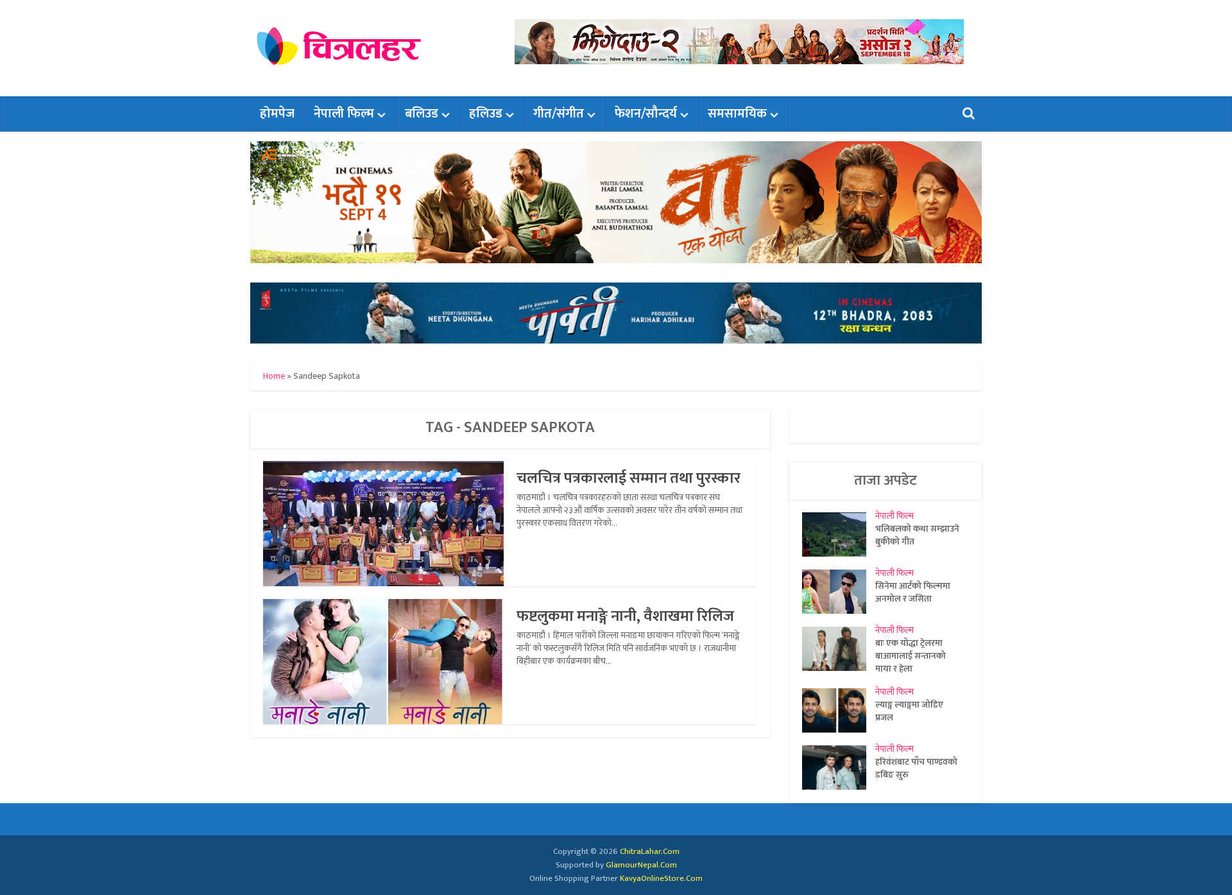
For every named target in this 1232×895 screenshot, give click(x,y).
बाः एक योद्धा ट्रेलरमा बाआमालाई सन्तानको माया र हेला (910, 655)
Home (274, 376)
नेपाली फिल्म (344, 114)
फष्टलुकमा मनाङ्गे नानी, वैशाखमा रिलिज (625, 616)
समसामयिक (737, 114)
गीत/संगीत (558, 114)
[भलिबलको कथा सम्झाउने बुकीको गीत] (838, 534)
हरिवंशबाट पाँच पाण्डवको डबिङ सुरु (916, 767)
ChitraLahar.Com (650, 851)
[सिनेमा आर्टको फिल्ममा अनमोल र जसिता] (838, 591)
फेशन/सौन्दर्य (646, 114)
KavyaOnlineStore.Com (661, 878)
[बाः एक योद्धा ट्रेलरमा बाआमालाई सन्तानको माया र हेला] (838, 649)
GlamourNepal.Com (641, 865)
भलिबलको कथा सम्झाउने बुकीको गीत (917, 534)
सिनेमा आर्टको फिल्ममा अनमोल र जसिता (912, 591)
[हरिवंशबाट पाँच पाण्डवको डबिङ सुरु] (838, 767)
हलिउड (485, 114)
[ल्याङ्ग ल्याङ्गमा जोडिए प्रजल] (838, 710)
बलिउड (421, 114)
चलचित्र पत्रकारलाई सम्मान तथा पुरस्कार (628, 478)
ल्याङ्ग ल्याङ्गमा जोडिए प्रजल (909, 710)
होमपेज (277, 114)
